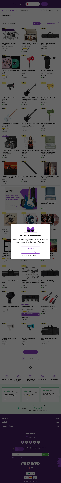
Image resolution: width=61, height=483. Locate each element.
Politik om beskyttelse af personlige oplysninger (35, 243)
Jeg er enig (31, 248)
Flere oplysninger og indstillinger (30, 255)
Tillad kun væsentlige (30, 252)
